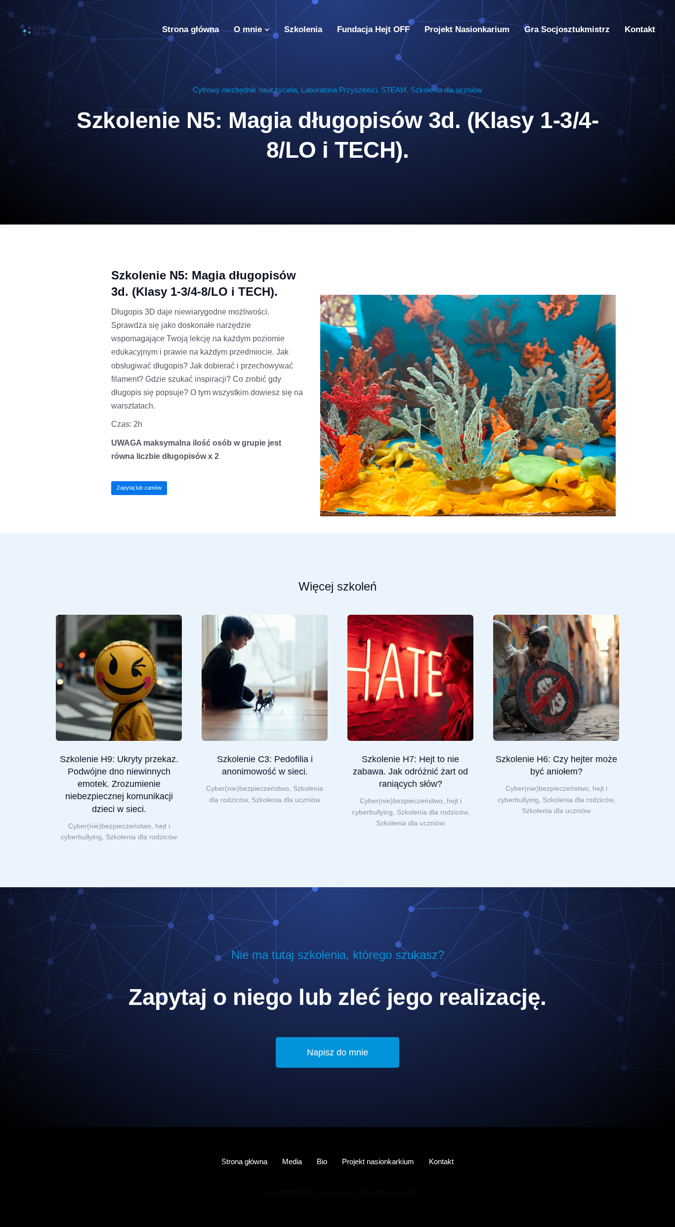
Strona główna (244, 1161)
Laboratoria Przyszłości (339, 90)
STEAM (394, 90)
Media (292, 1161)
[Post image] (119, 678)
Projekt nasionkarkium (378, 1161)
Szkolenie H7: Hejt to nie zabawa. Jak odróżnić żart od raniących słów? (410, 771)
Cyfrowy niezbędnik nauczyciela (245, 90)
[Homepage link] (34, 29)
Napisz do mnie (337, 1052)
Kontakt (441, 1161)
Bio (322, 1161)
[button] (41, 728)
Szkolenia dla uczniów (446, 90)
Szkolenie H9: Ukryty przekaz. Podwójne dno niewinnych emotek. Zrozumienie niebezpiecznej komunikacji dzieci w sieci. (119, 784)
